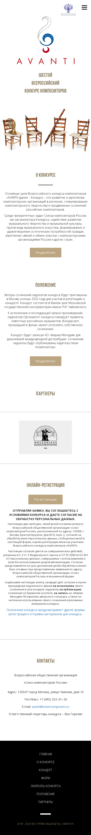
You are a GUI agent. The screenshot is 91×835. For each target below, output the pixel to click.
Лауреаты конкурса (46, 786)
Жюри (45, 778)
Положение (45, 794)
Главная (45, 754)
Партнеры (45, 802)
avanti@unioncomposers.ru (50, 707)
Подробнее (46, 252)
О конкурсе (46, 762)
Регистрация (45, 499)
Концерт (45, 770)
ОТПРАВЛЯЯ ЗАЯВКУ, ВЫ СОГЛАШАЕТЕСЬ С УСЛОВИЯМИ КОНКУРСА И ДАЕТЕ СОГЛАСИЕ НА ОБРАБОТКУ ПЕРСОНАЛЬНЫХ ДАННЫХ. (45, 515)
